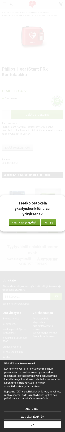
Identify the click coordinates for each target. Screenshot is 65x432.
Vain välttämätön (32, 417)
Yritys (49, 222)
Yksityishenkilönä (24, 222)
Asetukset (32, 409)
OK (32, 424)
